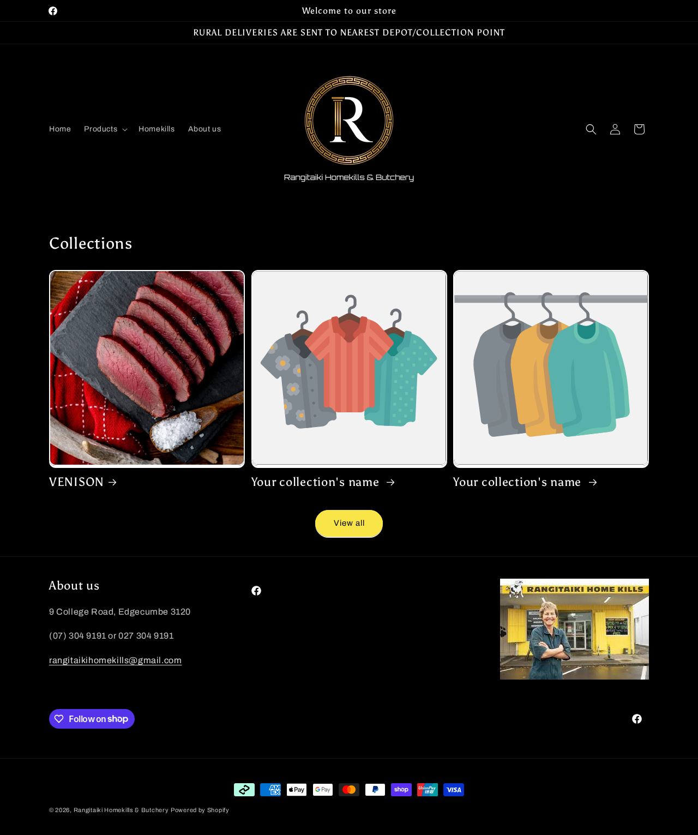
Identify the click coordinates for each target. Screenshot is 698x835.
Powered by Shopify (200, 810)
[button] (104, 129)
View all (349, 523)
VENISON (76, 482)
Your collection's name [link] (317, 482)
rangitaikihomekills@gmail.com (115, 660)
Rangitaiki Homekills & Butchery (121, 810)
